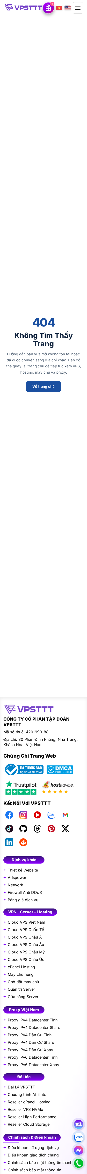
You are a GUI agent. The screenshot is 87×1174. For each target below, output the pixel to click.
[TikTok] (9, 828)
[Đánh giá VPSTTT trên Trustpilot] (20, 787)
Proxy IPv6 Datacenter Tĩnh (33, 1057)
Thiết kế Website (23, 870)
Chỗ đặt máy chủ (23, 981)
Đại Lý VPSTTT (21, 1087)
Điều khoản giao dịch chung (33, 1155)
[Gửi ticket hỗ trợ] (78, 1124)
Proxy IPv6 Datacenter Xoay (33, 1064)
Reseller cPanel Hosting (29, 1102)
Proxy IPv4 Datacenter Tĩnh (33, 1020)
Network (15, 885)
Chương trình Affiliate (27, 1094)
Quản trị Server (21, 989)
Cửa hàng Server (23, 996)
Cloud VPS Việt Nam (26, 922)
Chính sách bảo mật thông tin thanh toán (44, 1162)
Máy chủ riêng (21, 974)
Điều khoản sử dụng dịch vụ (33, 1147)
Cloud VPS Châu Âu (26, 944)
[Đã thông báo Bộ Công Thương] (23, 769)
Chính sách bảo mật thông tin (34, 1170)
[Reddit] (23, 842)
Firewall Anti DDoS (25, 892)
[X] (65, 828)
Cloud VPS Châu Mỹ (26, 952)
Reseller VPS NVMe (25, 1109)
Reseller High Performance (32, 1116)
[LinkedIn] (9, 842)
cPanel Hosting (21, 966)
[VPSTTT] (23, 8)
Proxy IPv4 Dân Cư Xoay (30, 1049)
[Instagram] (23, 815)
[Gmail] (65, 815)
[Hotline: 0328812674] (78, 1163)
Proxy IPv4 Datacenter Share (34, 1027)
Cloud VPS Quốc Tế (26, 929)
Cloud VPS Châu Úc (26, 959)
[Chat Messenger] (78, 1150)
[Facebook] (9, 815)
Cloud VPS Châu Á (25, 937)
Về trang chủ (43, 386)
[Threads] (37, 828)
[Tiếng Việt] (59, 8)
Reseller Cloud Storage (29, 1124)
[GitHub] (23, 828)
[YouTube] (37, 815)
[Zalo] (51, 815)
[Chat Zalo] (78, 1137)
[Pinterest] (51, 828)
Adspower (17, 877)
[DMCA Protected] (59, 769)
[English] (68, 8)
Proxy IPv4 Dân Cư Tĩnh (29, 1034)
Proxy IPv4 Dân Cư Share (31, 1042)
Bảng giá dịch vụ (23, 899)
